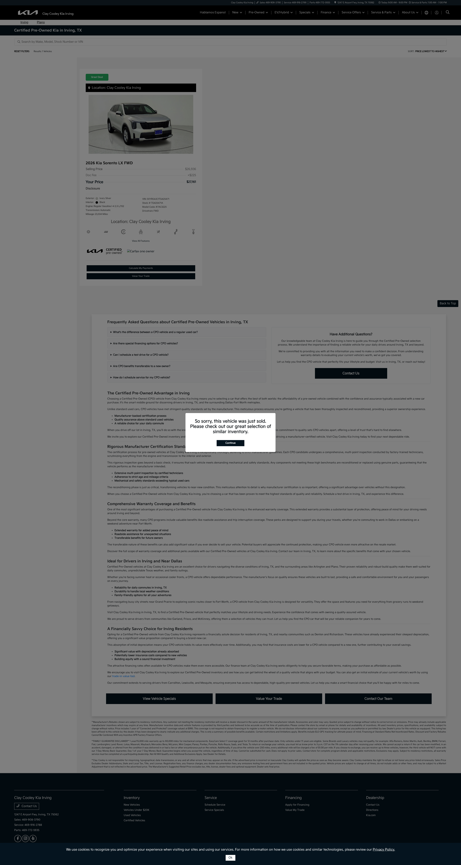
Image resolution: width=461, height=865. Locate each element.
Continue (230, 443)
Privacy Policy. (384, 849)
